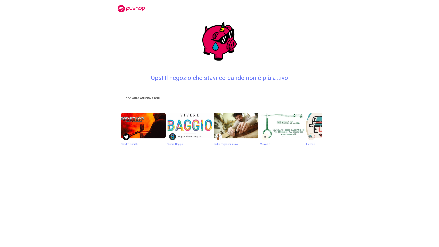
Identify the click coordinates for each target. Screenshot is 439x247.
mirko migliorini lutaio (226, 144)
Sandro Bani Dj (129, 144)
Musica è (265, 144)
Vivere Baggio (175, 144)
